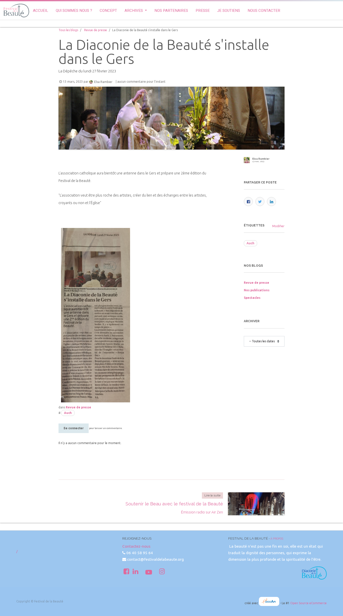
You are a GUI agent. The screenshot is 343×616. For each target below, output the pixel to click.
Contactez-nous (136, 546)
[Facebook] (248, 201)
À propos (276, 538)
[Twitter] (259, 201)
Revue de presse (95, 30)
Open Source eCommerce (308, 603)
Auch (68, 412)
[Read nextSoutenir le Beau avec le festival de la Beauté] (256, 503)
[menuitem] (40, 11)
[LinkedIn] (271, 201)
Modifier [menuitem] (278, 226)
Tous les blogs (68, 30)
